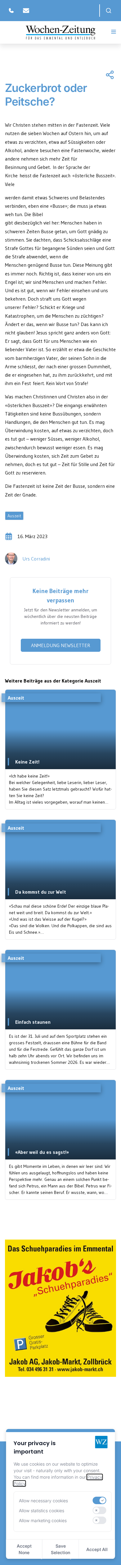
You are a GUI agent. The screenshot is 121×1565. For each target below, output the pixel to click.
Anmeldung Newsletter (60, 645)
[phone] (11, 10)
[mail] (26, 10)
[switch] (99, 1500)
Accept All (97, 1549)
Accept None (24, 1549)
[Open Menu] (113, 31)
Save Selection (60, 1549)
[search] (108, 10)
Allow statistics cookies (41, 1510)
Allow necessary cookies (43, 1500)
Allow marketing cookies (43, 1520)
